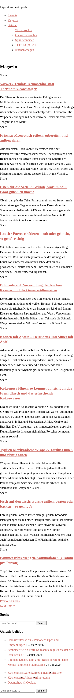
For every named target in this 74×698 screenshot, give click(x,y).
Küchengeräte (16, 677)
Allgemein (30, 677)
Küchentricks (16, 672)
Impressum (43, 677)
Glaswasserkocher (26, 35)
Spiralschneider (24, 40)
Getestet (12, 25)
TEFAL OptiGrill (25, 45)
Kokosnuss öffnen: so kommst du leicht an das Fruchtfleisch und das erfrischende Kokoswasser (36, 393)
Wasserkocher (23, 30)
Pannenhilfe (46, 672)
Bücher (57, 672)
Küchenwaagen (24, 49)
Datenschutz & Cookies (22, 682)
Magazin (13, 20)
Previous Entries (10, 601)
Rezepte (12, 15)
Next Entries (7, 606)
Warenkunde (31, 672)
